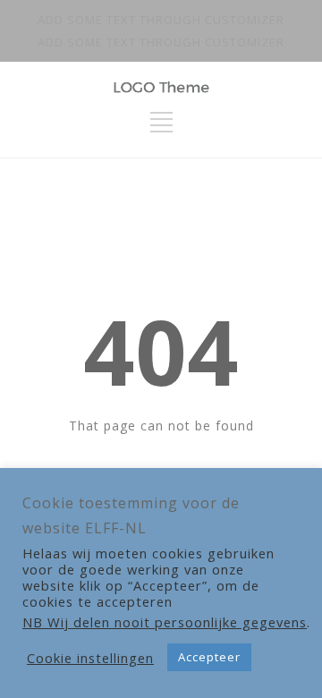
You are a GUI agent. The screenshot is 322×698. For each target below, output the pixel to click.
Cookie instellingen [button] (90, 658)
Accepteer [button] (209, 657)
